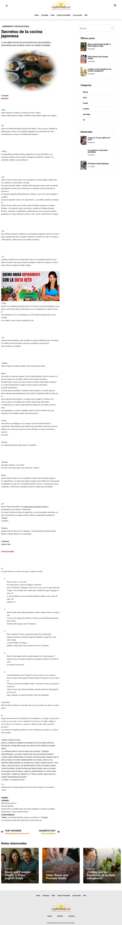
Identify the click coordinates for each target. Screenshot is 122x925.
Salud (52, 15)
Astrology (86, 114)
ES (84, 120)
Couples (86, 109)
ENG (85, 15)
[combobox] (96, 28)
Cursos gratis (77, 15)
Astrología (44, 15)
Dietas (37, 15)
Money (85, 92)
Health (85, 103)
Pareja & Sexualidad (63, 15)
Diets (85, 98)
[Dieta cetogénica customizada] (30, 300)
